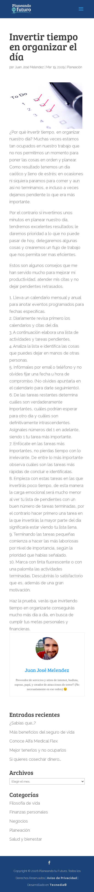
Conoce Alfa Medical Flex (33, 741)
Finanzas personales (28, 812)
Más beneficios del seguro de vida (41, 732)
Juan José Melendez (29, 67)
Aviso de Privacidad (62, 878)
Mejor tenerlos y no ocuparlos (37, 750)
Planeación (74, 67)
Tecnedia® (58, 885)
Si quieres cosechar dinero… (35, 759)
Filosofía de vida (24, 803)
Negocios (18, 821)
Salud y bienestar (25, 839)
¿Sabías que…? (22, 723)
